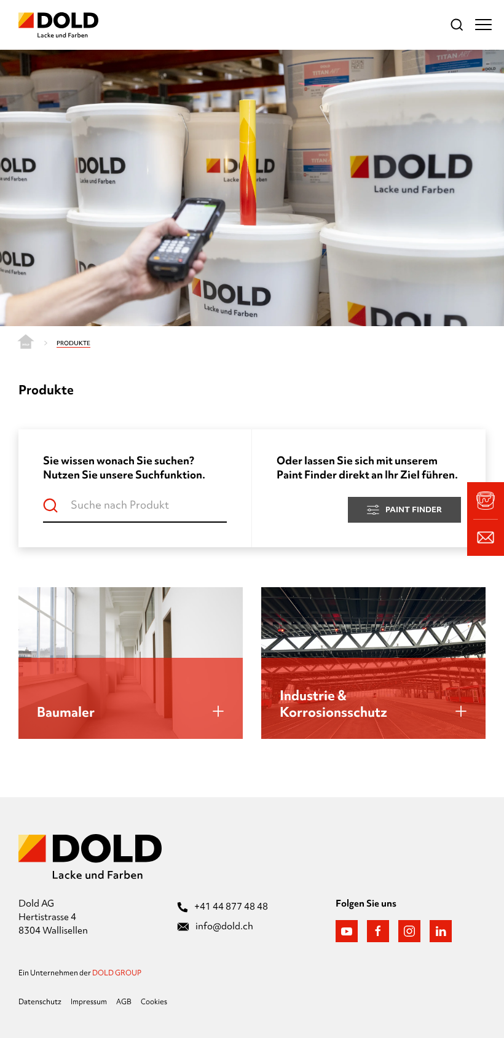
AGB (124, 1002)
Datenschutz (39, 1002)
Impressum (89, 1002)
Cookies (154, 1002)
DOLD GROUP (116, 973)
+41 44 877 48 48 (231, 906)
